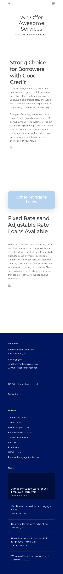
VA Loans (13, 442)
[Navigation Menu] (53, 3)
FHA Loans (13, 447)
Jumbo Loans (15, 422)
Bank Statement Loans (20, 432)
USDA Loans (14, 452)
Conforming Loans (17, 417)
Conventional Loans (18, 437)
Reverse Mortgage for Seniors (23, 457)
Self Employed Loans (19, 427)
